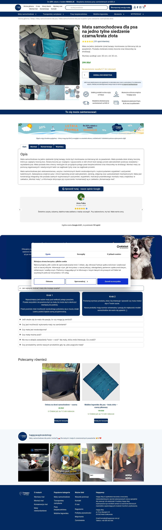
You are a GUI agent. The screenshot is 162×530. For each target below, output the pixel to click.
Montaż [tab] (33, 147)
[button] (76, 29)
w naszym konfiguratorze (129, 84)
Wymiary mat (57, 6)
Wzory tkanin (46, 6)
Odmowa (49, 281)
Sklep (33, 19)
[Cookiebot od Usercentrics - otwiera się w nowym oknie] (118, 247)
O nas (38, 6)
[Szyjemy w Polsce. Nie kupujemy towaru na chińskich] (33, 462)
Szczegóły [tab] (81, 254)
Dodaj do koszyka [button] (61, 421)
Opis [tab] (24, 147)
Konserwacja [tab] (46, 147)
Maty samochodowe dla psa (47, 19)
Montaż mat (33, 9)
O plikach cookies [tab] (114, 254)
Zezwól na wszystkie (113, 281)
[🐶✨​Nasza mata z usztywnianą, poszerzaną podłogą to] (128, 462)
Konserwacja (44, 9)
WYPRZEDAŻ (136, 14)
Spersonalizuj (79, 281)
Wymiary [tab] (59, 147)
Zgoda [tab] (48, 254)
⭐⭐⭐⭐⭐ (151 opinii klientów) (95, 41)
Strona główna (29, 6)
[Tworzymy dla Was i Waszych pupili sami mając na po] (65, 462)
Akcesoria (118, 14)
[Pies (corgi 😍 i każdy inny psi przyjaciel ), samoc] (97, 462)
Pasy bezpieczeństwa (78, 14)
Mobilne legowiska (100, 14)
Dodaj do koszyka (102, 75)
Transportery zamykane (52, 14)
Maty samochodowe (26, 14)
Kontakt (54, 9)
